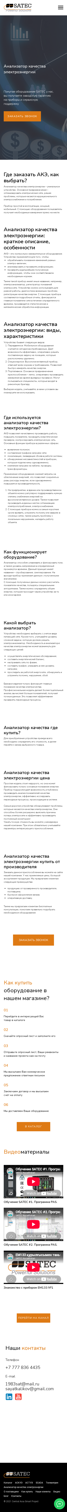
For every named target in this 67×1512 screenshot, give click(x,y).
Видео (56, 1491)
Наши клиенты (43, 1491)
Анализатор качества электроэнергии (23, 1487)
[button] (22, 116)
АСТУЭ (29, 1482)
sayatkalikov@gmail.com (29, 1389)
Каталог (8, 1482)
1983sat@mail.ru (22, 1384)
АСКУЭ (19, 1482)
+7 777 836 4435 (22, 1367)
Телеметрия (52, 1482)
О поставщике (11, 1491)
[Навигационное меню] (60, 7)
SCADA (39, 1482)
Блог (6, 1496)
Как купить (27, 1491)
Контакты (16, 1496)
